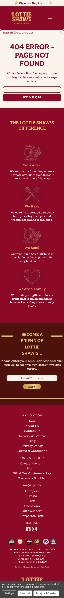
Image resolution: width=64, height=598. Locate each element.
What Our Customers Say (32, 473)
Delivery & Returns (32, 436)
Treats (32, 496)
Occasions (32, 506)
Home (32, 421)
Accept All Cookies (46, 593)
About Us (32, 426)
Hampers (32, 491)
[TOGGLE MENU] (49, 20)
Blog (32, 441)
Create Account (32, 463)
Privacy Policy (32, 446)
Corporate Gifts (32, 516)
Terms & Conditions (32, 450)
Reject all (25, 593)
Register (38, 3)
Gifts (32, 501)
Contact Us (32, 431)
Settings (9, 593)
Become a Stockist (32, 478)
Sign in (24, 3)
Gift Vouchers (32, 511)
